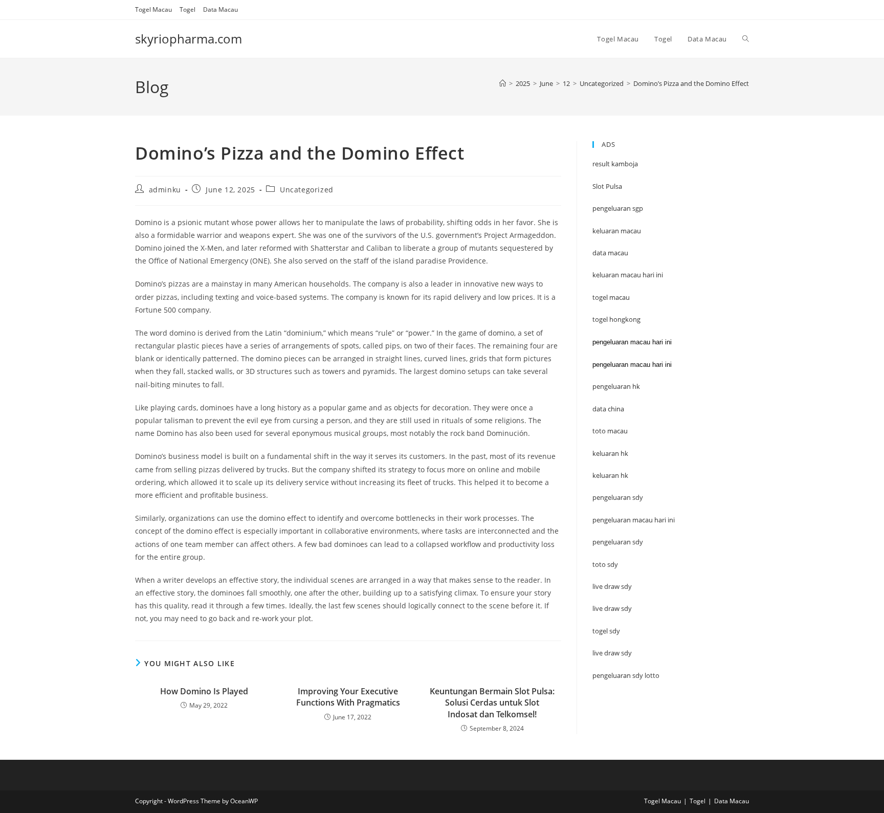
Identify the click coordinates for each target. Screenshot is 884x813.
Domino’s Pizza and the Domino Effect (691, 83)
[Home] (502, 83)
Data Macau (220, 9)
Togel (187, 9)
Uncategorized (307, 189)
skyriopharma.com (188, 38)
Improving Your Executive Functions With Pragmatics (348, 697)
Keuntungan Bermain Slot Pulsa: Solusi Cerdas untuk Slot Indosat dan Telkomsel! (492, 703)
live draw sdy (612, 652)
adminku (165, 189)
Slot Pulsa (607, 186)
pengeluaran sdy (617, 541)
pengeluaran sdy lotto (625, 675)
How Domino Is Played (204, 691)
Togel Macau (153, 9)
